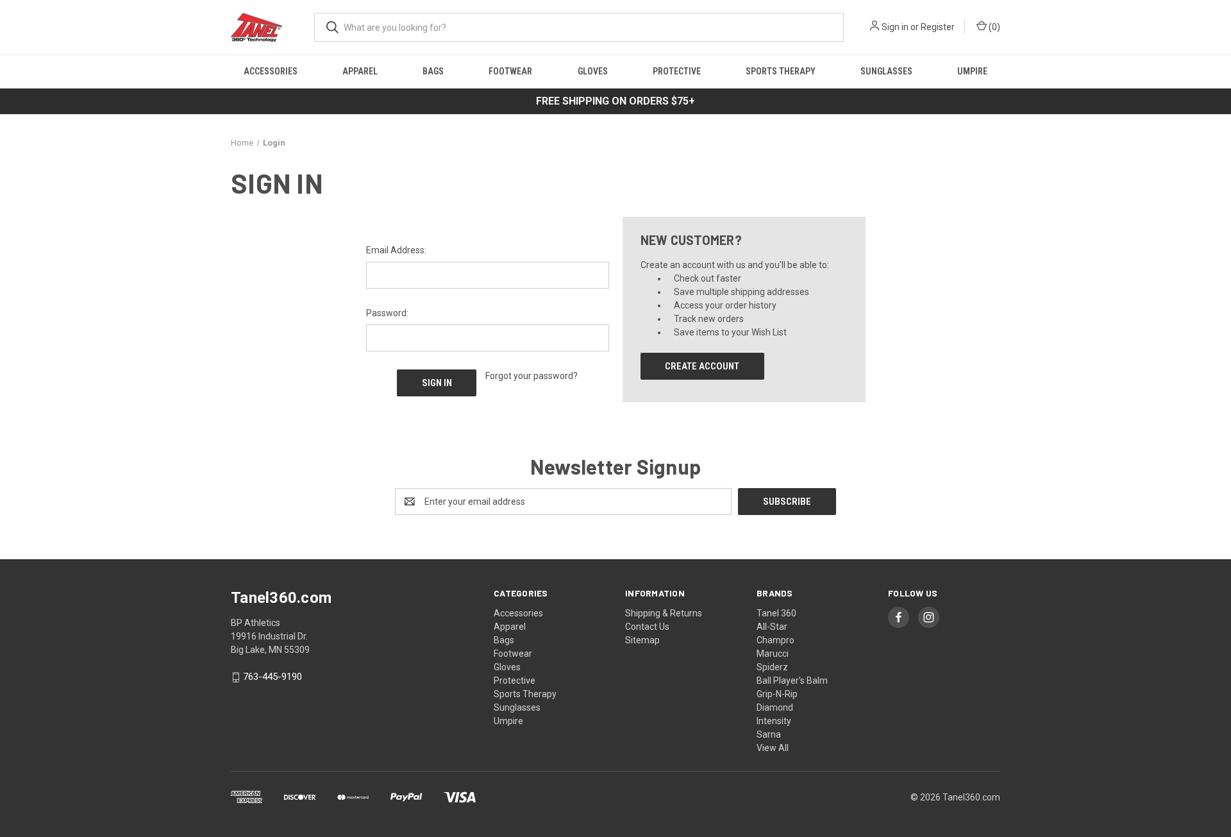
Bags (433, 71)
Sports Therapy (781, 71)
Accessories (270, 71)
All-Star (772, 626)
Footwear (510, 71)
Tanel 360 (776, 613)
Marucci (773, 653)
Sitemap (642, 640)
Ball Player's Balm (792, 680)
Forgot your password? (531, 376)
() (993, 27)
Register (938, 27)
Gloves (593, 71)
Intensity (774, 721)
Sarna (769, 734)
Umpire (972, 71)
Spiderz (772, 667)
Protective (677, 71)
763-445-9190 (272, 677)
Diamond (775, 707)
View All (773, 748)
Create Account (702, 366)
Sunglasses (886, 71)
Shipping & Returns (663, 613)
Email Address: (396, 250)
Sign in (895, 27)
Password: (387, 313)
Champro (775, 640)
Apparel (360, 71)
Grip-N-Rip (777, 694)
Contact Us (647, 626)
